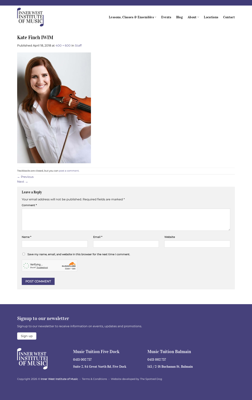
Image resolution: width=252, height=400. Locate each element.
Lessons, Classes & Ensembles (131, 17)
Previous (25, 177)
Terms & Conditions (94, 379)
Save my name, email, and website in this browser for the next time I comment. (78, 254)
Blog (179, 17)
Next (22, 181)
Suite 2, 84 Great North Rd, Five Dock (99, 367)
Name (26, 237)
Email (97, 237)
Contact (229, 17)
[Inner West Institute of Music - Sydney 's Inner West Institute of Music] (35, 17)
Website (169, 237)
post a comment (69, 170)
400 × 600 (63, 45)
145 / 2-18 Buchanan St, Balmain (170, 367)
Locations (211, 17)
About (192, 17)
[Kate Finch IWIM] (54, 107)
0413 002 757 (82, 360)
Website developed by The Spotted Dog (136, 379)
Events (166, 17)
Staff (78, 45)
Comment (29, 205)
